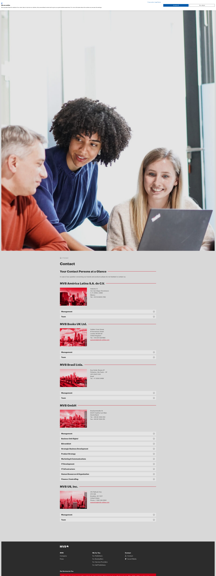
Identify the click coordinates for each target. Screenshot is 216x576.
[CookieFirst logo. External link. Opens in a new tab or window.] (2, 3)
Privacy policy (151, 2)
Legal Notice (158, 2)
